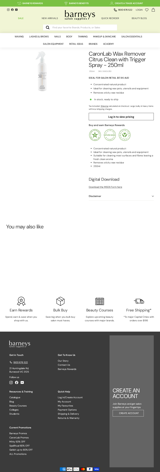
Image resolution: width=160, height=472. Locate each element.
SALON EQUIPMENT (53, 43)
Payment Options (67, 409)
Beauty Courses (18, 405)
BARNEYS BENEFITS (79, 3)
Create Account (129, 413)
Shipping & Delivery (68, 413)
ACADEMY (108, 43)
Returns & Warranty (68, 418)
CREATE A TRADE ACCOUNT (129, 3)
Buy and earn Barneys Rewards (107, 125)
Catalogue (14, 397)
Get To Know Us (66, 355)
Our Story (63, 360)
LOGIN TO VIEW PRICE (17, 280)
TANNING (83, 36)
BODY (69, 36)
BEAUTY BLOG (139, 18)
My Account (64, 401)
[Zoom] (42, 71)
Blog (11, 401)
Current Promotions (20, 427)
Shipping (104, 106)
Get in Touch (16, 355)
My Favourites (65, 405)
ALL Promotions (18, 454)
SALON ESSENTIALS (131, 36)
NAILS (57, 36)
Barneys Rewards (67, 369)
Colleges (14, 409)
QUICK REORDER (110, 18)
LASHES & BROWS (39, 36)
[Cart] (153, 10)
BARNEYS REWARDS (32, 3)
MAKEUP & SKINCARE (104, 36)
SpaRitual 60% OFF (19, 445)
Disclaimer (95, 196)
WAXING (19, 36)
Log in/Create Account (70, 397)
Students (14, 413)
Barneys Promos (18, 433)
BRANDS (93, 43)
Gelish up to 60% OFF (21, 449)
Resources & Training (21, 391)
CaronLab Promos (19, 437)
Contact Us (64, 364)
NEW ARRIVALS (50, 18)
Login (139, 9)
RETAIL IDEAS (76, 43)
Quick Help (64, 391)
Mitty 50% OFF (17, 441)
